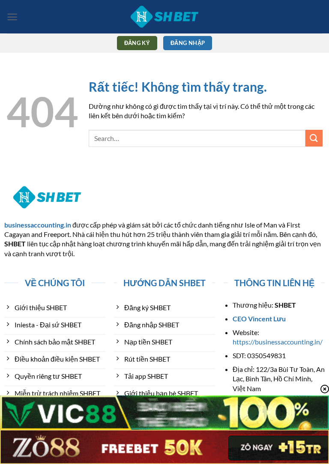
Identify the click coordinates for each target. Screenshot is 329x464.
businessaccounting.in (37, 225)
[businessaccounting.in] (164, 17)
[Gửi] (314, 138)
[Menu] (12, 17)
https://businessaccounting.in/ (278, 342)
